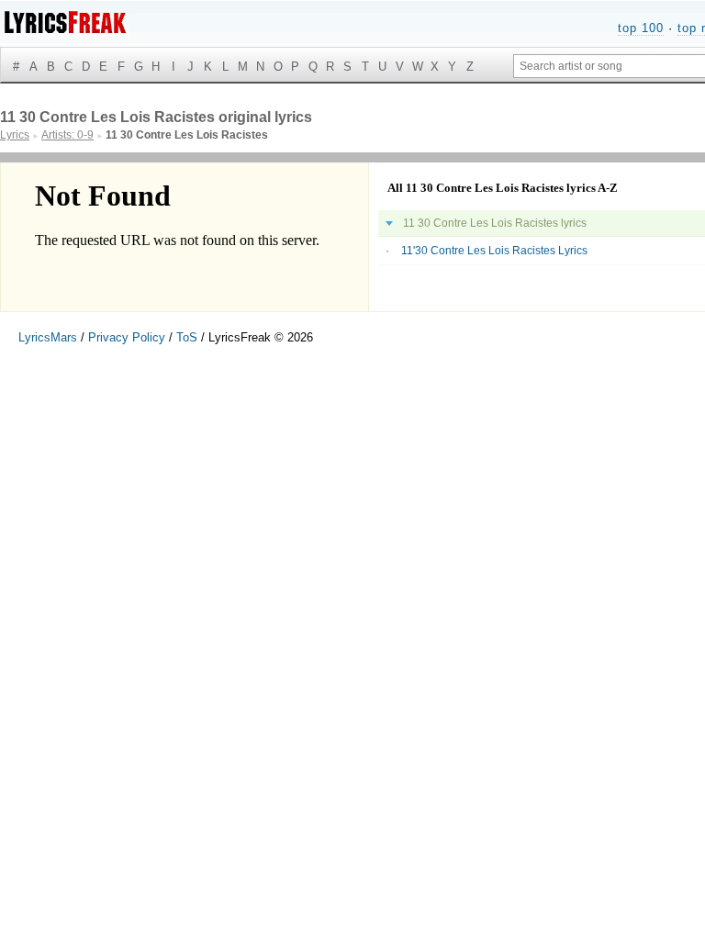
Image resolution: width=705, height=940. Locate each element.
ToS (186, 337)
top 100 (641, 28)
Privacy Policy (126, 337)
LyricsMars (47, 337)
